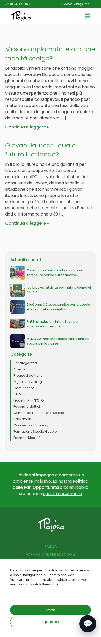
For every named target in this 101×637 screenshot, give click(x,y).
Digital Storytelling (27, 382)
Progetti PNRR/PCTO (28, 400)
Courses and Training (30, 425)
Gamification (24, 388)
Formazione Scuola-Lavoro (35, 431)
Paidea (50, 546)
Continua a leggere (25, 127)
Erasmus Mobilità (27, 437)
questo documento (62, 494)
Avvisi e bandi (24, 369)
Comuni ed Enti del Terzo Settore (38, 413)
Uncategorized (25, 363)
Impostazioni (51, 622)
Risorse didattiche (27, 375)
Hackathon (22, 419)
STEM (17, 394)
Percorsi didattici (26, 406)
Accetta (50, 610)
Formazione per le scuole (50, 554)
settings (51, 592)
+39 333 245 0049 (20, 4)
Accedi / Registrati (76, 4)
